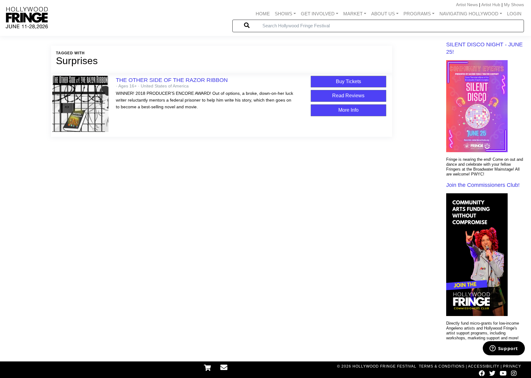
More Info (348, 110)
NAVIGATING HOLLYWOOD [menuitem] (468, 13)
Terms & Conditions (442, 366)
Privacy (512, 366)
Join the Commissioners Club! (483, 185)
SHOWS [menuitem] (283, 13)
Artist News (467, 4)
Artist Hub (490, 4)
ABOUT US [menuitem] (383, 13)
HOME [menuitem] (263, 13)
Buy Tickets (348, 81)
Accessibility (483, 366)
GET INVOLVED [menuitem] (318, 13)
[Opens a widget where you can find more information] (503, 349)
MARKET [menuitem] (353, 13)
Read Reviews (348, 95)
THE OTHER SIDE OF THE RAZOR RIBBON (172, 80)
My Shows (514, 4)
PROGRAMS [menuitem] (417, 13)
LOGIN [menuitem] (514, 13)
